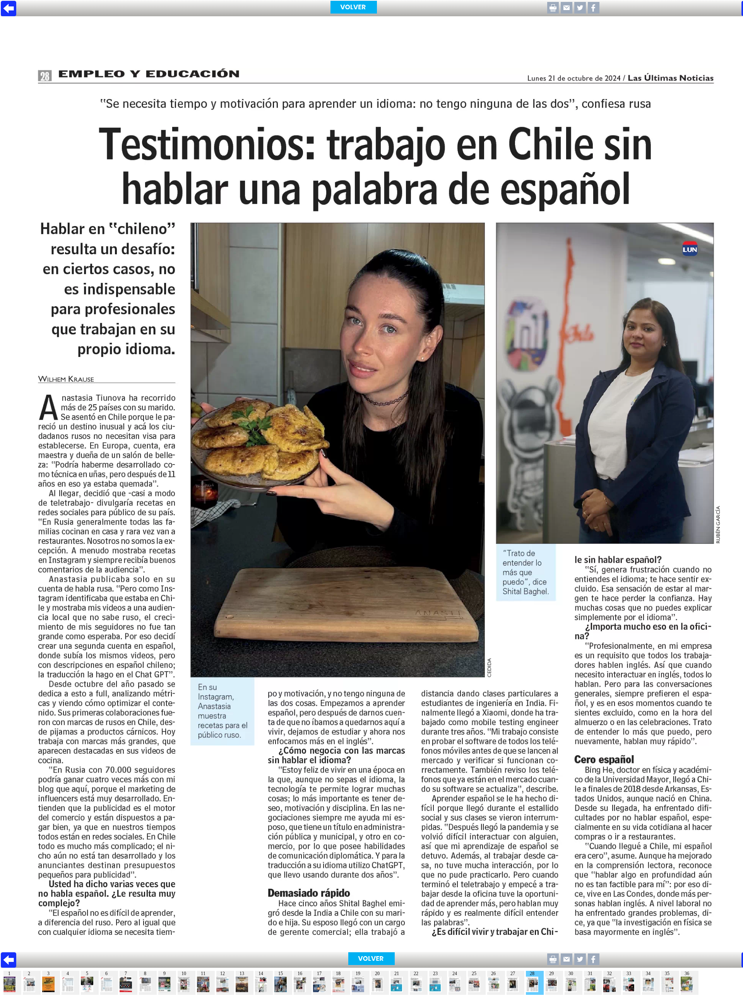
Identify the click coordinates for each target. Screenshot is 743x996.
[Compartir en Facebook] (593, 11)
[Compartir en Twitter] (580, 11)
